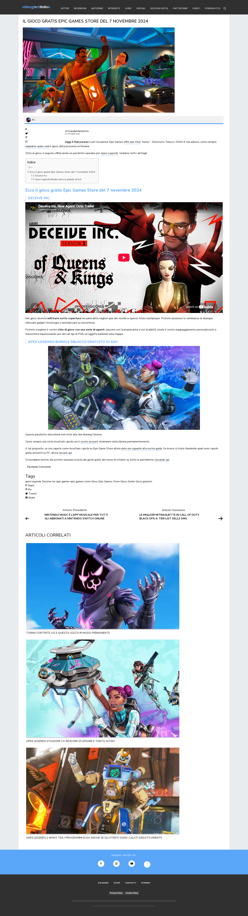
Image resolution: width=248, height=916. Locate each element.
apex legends (33, 481)
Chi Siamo (103, 882)
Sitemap (145, 882)
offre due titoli (132, 142)
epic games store (80, 481)
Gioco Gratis (127, 481)
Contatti (130, 882)
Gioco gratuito (143, 481)
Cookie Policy (132, 893)
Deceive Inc (49, 481)
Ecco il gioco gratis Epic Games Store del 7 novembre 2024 (62, 172)
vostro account (89, 441)
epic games (63, 481)
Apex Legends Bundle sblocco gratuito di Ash (58, 179)
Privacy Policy (116, 893)
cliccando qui (162, 460)
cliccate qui (65, 453)
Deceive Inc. (41, 175)
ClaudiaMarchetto (78, 131)
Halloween (81, 142)
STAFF (117, 882)
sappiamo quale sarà (37, 146)
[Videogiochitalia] (36, 7)
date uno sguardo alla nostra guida (141, 448)
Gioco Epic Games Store (105, 481)
